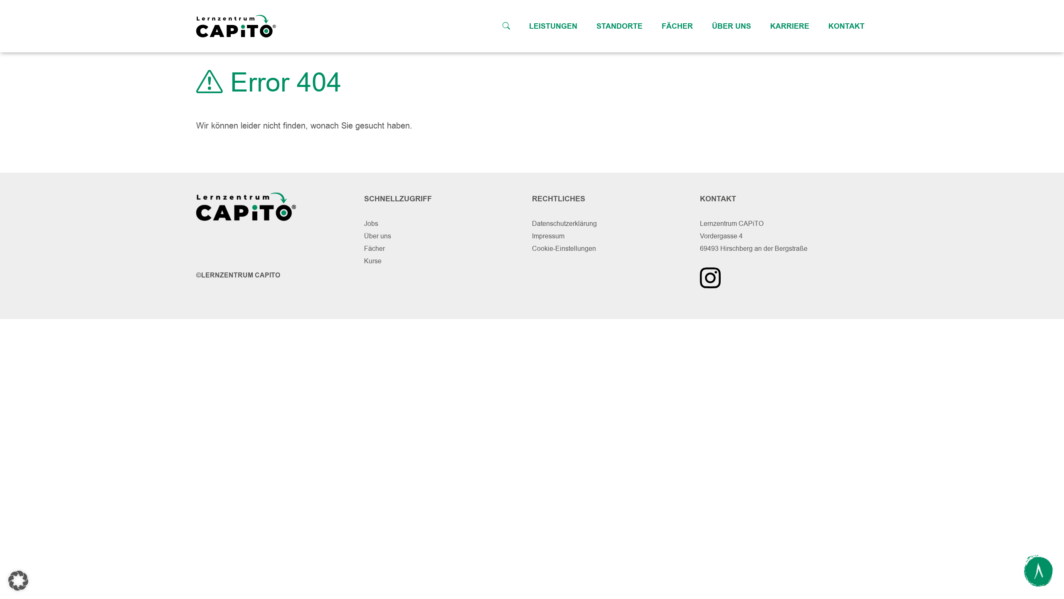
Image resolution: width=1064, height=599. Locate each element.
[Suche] (506, 26)
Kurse (373, 261)
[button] (18, 580)
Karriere (789, 26)
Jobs (371, 223)
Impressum (548, 236)
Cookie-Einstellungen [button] (564, 248)
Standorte (619, 26)
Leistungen (553, 26)
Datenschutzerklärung (564, 223)
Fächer (677, 26)
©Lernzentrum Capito (238, 275)
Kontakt (846, 26)
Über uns (731, 26)
